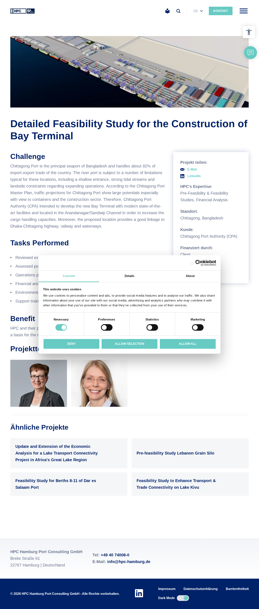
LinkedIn (194, 176)
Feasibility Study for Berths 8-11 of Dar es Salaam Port (67, 484)
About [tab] (190, 276)
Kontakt (220, 11)
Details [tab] (130, 276)
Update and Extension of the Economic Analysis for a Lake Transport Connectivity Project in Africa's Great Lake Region (67, 453)
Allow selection (129, 343)
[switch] (107, 327)
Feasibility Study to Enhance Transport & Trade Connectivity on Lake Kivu (189, 484)
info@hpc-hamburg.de (128, 561)
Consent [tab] (69, 276)
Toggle (183, 598)
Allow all (187, 343)
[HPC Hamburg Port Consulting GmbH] (22, 11)
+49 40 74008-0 (115, 555)
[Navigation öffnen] (244, 10)
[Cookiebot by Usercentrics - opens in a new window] (198, 263)
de (195, 11)
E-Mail (192, 169)
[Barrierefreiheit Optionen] (249, 32)
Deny (71, 343)
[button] (250, 52)
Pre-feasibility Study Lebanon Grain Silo (189, 453)
